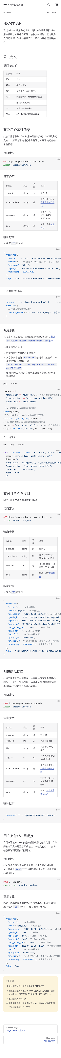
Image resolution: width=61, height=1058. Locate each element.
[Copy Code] (56, 161)
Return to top (52, 12)
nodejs (14, 383)
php (5, 383)
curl (5, 444)
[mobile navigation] (56, 4)
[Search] (48, 5)
